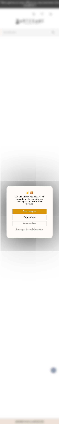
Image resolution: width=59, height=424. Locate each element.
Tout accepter (29, 211)
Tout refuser (29, 217)
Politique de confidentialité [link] (29, 229)
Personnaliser (29, 224)
